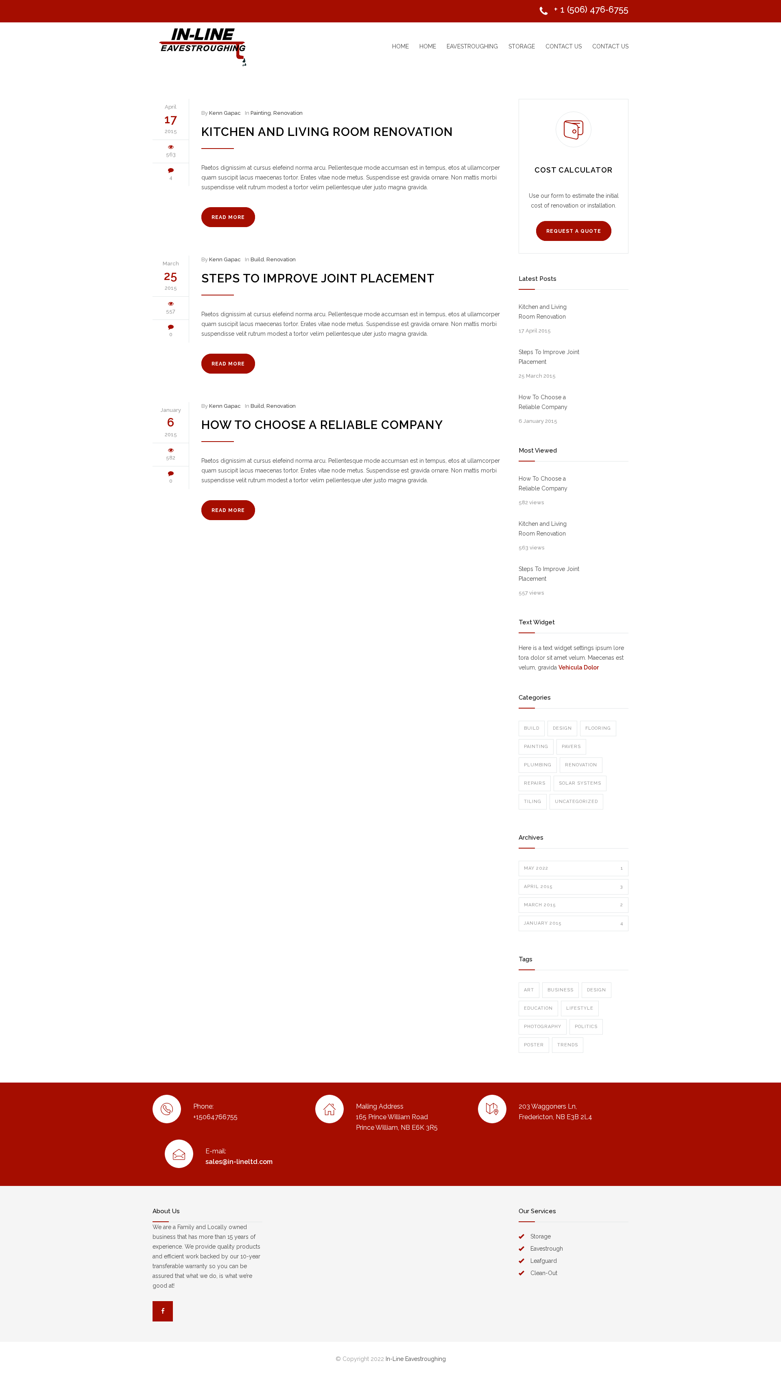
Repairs (534, 783)
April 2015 (573, 886)
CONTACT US (563, 46)
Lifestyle (579, 1008)
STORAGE (521, 46)
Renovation (288, 113)
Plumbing (538, 765)
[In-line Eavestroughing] (228, 46)
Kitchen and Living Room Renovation (327, 132)
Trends (567, 1045)
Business (561, 990)
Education (538, 1008)
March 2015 (573, 905)
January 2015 (573, 923)
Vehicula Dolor (578, 667)
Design (562, 728)
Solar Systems (580, 783)
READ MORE (228, 217)
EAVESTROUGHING (472, 46)
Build (257, 259)
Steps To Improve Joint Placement (318, 278)
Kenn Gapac (225, 113)
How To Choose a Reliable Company (322, 425)
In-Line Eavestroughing (416, 1359)
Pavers (571, 746)
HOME (400, 46)
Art (529, 990)
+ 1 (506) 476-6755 (591, 9)
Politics (586, 1026)
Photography (542, 1026)
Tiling (532, 801)
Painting (261, 113)
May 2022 (573, 868)
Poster (534, 1045)
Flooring (598, 728)
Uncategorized (576, 801)
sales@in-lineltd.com (239, 1162)
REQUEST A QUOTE (573, 231)
